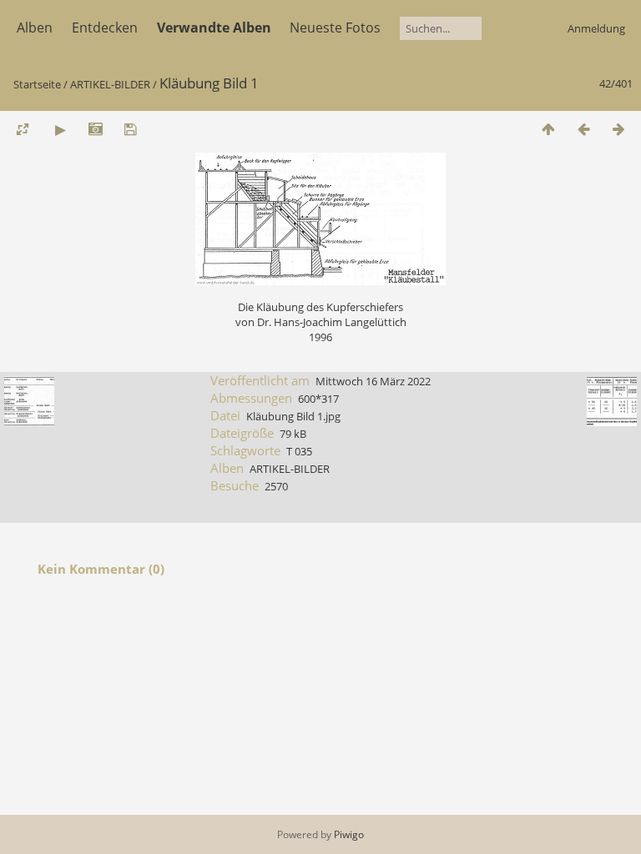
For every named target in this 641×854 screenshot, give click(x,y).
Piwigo (349, 834)
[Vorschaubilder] (548, 128)
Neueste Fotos (335, 27)
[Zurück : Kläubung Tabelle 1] (583, 128)
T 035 (299, 451)
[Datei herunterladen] (130, 128)
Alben (35, 27)
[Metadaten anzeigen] (95, 128)
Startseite (37, 84)
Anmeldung (596, 28)
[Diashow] (60, 128)
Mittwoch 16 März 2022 (373, 381)
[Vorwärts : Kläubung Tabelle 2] (618, 128)
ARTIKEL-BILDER (110, 84)
